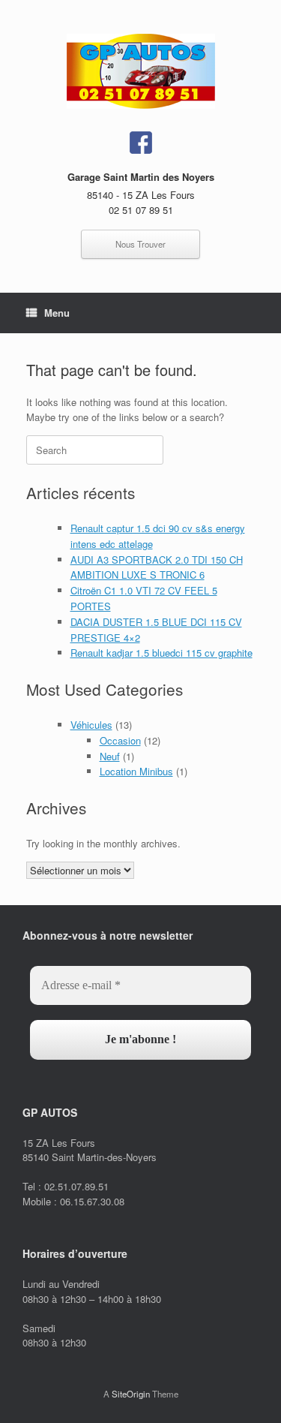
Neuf (110, 756)
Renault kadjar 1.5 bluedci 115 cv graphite (161, 652)
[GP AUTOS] (140, 71)
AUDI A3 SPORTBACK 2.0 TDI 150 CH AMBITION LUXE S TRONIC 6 (156, 567)
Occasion (120, 740)
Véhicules (91, 725)
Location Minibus (136, 771)
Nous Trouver (140, 244)
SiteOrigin (131, 1394)
